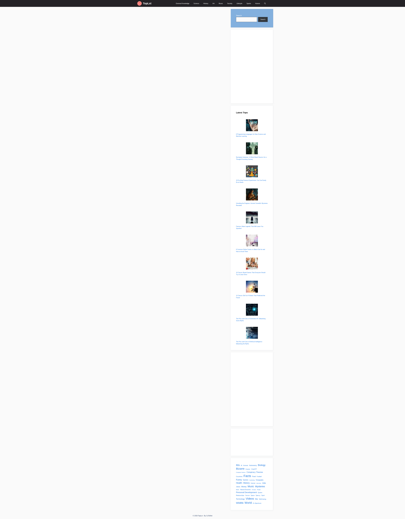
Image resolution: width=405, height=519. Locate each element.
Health (239, 483)
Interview (258, 483)
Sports (248, 3)
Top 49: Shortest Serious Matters (161, 68)
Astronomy (253, 465)
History (205, 3)
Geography (259, 480)
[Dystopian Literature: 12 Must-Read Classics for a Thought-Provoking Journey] (252, 148)
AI (241, 465)
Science (196, 3)
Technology (240, 499)
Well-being (262, 499)
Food (254, 476)
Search (239, 16)
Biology (261, 465)
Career (248, 469)
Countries (239, 476)
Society (229, 3)
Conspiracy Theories (255, 472)
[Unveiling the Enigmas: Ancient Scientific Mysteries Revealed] (252, 194)
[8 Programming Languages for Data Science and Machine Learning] (252, 125)
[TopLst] (139, 3)
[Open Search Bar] (265, 3)
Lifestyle (239, 3)
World (248, 502)
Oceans (254, 489)
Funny (142, 99)
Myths (237, 489)
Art (214, 3)
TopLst (147, 3)
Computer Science (241, 472)
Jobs (264, 483)
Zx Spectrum (257, 503)
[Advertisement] (252, 66)
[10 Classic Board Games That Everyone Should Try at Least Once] (252, 264)
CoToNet (209, 516)
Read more (143, 90)
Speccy (258, 495)
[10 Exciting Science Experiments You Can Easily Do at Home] (252, 171)
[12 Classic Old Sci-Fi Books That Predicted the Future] (252, 287)
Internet (253, 483)
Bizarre (240, 468)
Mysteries (260, 486)
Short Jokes (153, 99)
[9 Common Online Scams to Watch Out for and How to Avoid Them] (252, 241)
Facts (247, 476)
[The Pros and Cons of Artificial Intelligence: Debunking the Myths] (252, 333)
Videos (250, 498)
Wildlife (240, 503)
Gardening (252, 480)
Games (245, 480)
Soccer (247, 495)
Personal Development (246, 492)
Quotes (260, 492)
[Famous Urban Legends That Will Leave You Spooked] (252, 217)
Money (244, 487)
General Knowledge (182, 3)
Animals (245, 465)
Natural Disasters (245, 489)
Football (259, 476)
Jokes (146, 99)
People (259, 489)
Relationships (240, 495)
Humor (257, 3)
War (256, 499)
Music (221, 3)
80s (238, 465)
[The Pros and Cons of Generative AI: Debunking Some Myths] (252, 310)
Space (253, 495)
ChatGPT (254, 469)
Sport (263, 495)
